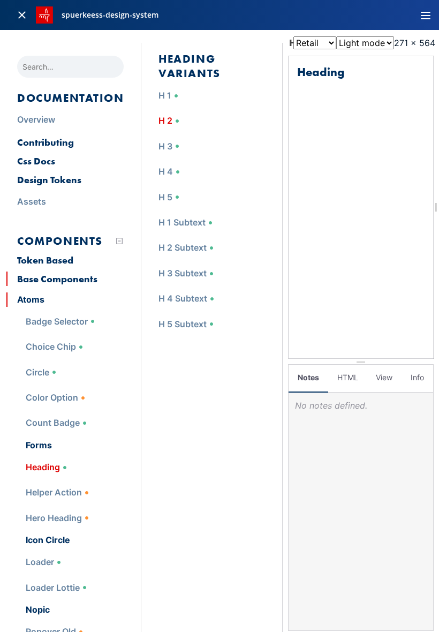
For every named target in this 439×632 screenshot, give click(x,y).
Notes (308, 377)
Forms (39, 445)
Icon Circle (48, 540)
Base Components (57, 279)
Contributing (45, 142)
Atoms (30, 299)
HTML (347, 377)
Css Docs (36, 161)
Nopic (38, 609)
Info (417, 377)
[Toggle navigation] (425, 15)
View (384, 377)
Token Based (45, 260)
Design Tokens (49, 180)
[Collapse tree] (119, 241)
